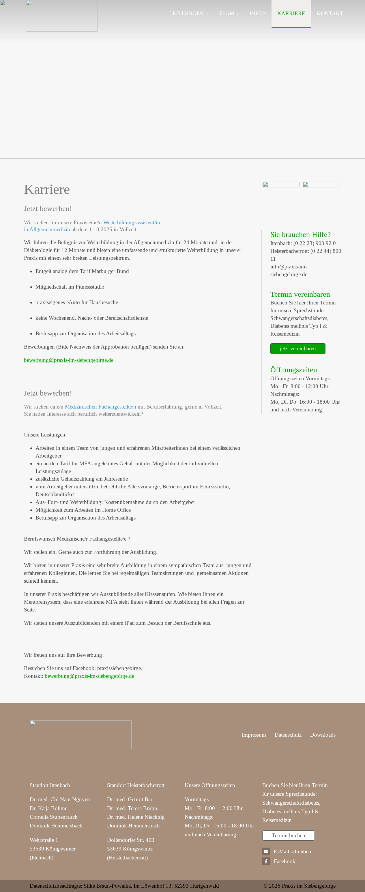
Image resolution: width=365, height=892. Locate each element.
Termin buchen (288, 835)
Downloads (323, 735)
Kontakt (330, 13)
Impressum (254, 735)
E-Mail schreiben (292, 851)
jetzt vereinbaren (298, 348)
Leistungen (186, 13)
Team (227, 13)
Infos (258, 13)
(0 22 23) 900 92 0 (314, 243)
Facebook (284, 861)
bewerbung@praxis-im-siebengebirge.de (68, 360)
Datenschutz (288, 735)
